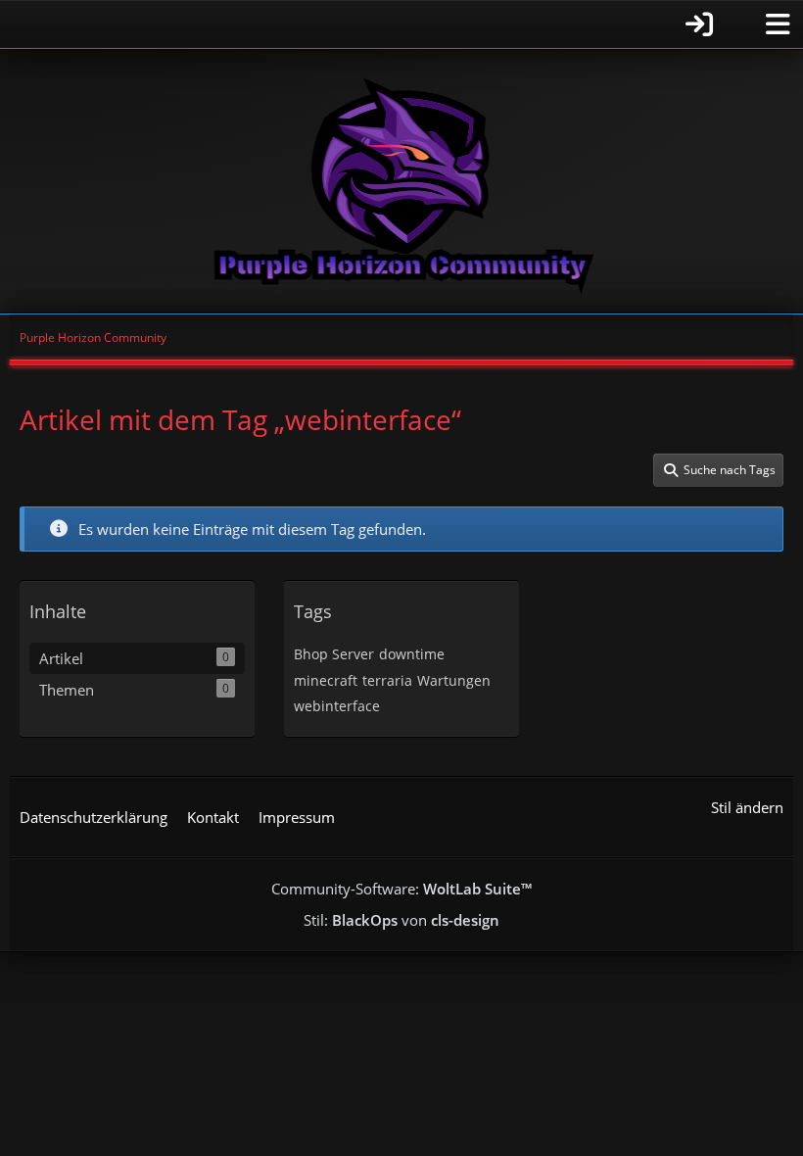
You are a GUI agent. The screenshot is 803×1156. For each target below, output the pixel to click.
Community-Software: (401, 888)
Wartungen (454, 680)
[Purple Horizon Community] (401, 181)
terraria (387, 680)
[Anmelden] (367, 24)
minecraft (325, 680)
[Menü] (777, 24)
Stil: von (401, 920)
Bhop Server (334, 654)
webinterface (337, 706)
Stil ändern (747, 807)
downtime (412, 654)
